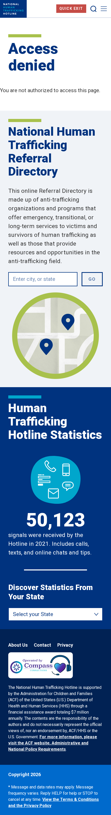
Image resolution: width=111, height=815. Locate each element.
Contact (42, 645)
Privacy (65, 645)
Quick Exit (71, 8)
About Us (18, 645)
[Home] (13, 9)
